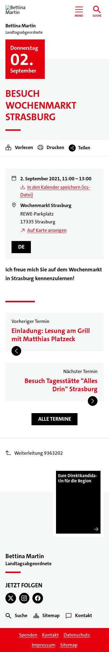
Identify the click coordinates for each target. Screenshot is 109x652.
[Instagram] (24, 598)
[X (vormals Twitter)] (10, 598)
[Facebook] (37, 598)
